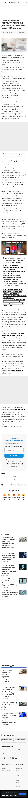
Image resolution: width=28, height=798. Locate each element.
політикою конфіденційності (9, 795)
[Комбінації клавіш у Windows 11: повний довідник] (23, 704)
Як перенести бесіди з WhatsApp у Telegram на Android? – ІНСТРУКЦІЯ (14, 286)
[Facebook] (3, 758)
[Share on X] (7, 32)
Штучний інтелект (20, 739)
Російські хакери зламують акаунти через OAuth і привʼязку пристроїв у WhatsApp (9, 569)
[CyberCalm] (14, 2)
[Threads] (11, 758)
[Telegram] (7, 758)
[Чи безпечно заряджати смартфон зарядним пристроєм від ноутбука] (23, 671)
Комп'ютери (12, 479)
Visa (7, 479)
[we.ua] (15, 758)
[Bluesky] (13, 758)
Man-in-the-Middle (11, 477)
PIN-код (3, 479)
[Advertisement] (14, 9)
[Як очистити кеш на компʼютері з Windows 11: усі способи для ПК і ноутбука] (23, 688)
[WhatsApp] (9, 758)
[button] (22, 794)
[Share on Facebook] (5, 32)
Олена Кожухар (5, 36)
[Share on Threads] (10, 32)
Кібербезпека (7, 739)
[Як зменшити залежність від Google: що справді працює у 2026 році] (23, 592)
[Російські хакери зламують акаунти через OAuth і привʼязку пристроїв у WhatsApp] (23, 567)
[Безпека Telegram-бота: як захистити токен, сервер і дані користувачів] (23, 555)
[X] (5, 758)
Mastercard (20, 477)
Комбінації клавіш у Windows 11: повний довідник (9, 705)
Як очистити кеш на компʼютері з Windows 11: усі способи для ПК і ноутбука (9, 692)
